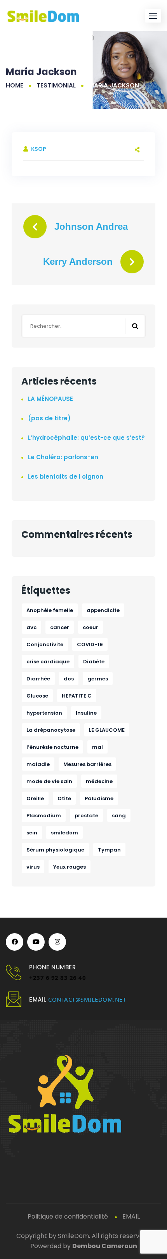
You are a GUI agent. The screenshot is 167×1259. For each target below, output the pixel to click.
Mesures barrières (87, 764)
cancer (59, 627)
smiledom (64, 832)
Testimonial (56, 85)
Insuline (86, 713)
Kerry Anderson (78, 261)
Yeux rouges (69, 867)
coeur (90, 627)
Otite (64, 798)
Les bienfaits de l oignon (65, 476)
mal (97, 747)
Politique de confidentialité (68, 1216)
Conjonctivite (44, 644)
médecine (99, 781)
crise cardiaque (48, 661)
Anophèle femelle (49, 610)
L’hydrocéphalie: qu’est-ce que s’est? (86, 438)
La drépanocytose (50, 730)
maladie (38, 764)
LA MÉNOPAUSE (50, 399)
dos (69, 678)
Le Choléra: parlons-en (63, 457)
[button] (153, 16)
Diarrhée (38, 678)
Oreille (35, 798)
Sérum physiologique (55, 849)
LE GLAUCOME (107, 730)
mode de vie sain (49, 781)
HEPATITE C (77, 695)
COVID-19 (90, 644)
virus (33, 867)
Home (14, 85)
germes (97, 678)
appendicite (103, 610)
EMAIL (131, 1216)
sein (31, 832)
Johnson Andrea (91, 226)
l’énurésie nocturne (52, 747)
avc (31, 627)
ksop (38, 149)
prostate (86, 815)
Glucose (37, 695)
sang (119, 815)
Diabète (93, 661)
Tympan (109, 849)
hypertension (44, 713)
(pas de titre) (49, 418)
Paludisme (99, 798)
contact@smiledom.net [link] (87, 999)
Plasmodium (43, 815)
